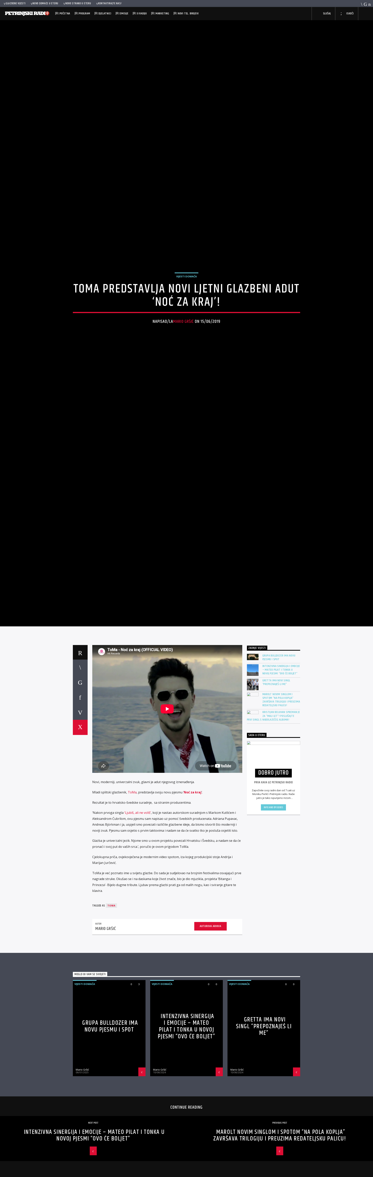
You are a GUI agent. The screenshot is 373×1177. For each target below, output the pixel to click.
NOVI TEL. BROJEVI (188, 13)
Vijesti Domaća (186, 299)
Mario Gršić (183, 344)
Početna (65, 13)
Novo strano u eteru (78, 3)
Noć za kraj (192, 842)
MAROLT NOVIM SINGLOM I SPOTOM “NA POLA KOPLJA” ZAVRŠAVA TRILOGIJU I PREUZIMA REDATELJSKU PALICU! (281, 750)
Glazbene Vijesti (16, 3)
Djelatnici (105, 13)
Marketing (162, 13)
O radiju (142, 13)
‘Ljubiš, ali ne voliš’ (137, 863)
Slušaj (326, 13)
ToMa (132, 842)
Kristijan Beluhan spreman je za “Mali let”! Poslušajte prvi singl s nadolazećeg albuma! (273, 766)
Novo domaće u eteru (45, 3)
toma (111, 956)
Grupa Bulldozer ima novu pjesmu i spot (278, 707)
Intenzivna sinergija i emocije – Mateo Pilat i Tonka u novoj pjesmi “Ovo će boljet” (281, 720)
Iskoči (350, 13)
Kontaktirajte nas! (109, 3)
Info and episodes (273, 857)
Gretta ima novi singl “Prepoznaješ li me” (276, 732)
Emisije (124, 13)
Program (84, 13)
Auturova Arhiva (210, 976)
